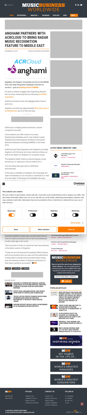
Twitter (69, 400)
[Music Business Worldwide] (43, 7)
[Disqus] (27, 336)
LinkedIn (69, 398)
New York (54, 250)
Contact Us (49, 396)
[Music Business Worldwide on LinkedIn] (79, 5)
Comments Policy (31, 398)
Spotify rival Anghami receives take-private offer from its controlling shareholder (29, 292)
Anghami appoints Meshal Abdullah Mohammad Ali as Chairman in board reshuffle (30, 305)
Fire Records (71, 157)
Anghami (8, 82)
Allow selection (43, 229)
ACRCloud (17, 268)
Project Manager (57, 248)
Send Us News (49, 400)
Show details (75, 223)
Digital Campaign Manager (70, 164)
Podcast (56, 15)
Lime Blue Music (63, 244)
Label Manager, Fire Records (68, 154)
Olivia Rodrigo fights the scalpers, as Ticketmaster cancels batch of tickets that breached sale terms (70, 316)
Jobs (65, 15)
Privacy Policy (30, 400)
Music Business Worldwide (39, 51)
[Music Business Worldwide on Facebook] (76, 5)
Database (45, 15)
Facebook (70, 396)
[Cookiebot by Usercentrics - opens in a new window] (75, 183)
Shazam (30, 85)
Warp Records (63, 250)
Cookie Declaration (31, 403)
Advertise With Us (51, 398)
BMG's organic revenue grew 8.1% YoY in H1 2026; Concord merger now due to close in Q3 (70, 329)
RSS (68, 403)
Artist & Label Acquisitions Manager (63, 242)
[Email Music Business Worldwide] (81, 5)
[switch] (33, 215)
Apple (24, 92)
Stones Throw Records (64, 237)
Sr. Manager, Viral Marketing (67, 173)
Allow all (71, 229)
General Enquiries (51, 403)
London (63, 157)
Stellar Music (65, 166)
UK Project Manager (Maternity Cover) (64, 235)
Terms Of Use (29, 396)
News (12, 15)
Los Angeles (65, 176)
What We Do (9, 398)
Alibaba (31, 101)
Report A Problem (51, 405)
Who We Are (9, 396)
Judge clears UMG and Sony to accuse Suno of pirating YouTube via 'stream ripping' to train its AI (70, 308)
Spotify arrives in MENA (29, 87)
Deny (16, 229)
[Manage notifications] (82, 404)
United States (73, 176)
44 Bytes (78, 411)
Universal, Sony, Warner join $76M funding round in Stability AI (70, 323)
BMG (62, 178)
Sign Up (67, 281)
